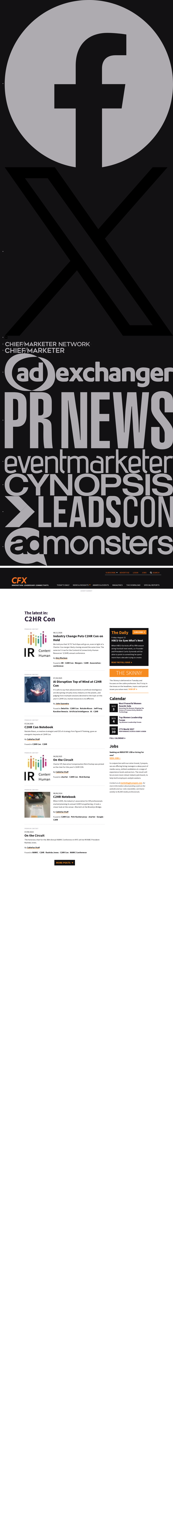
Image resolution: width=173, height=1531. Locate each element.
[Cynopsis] (89, 484)
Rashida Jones (52, 852)
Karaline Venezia (60, 711)
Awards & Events (101, 585)
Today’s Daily (63, 585)
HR (62, 663)
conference (58, 666)
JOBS (144, 572)
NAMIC (35, 852)
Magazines (117, 585)
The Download (133, 585)
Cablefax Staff (33, 739)
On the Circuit (63, 760)
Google (100, 817)
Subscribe (111, 572)
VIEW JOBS (114, 758)
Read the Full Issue (120, 662)
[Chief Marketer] (35, 350)
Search (156, 572)
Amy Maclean (61, 658)
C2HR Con (69, 663)
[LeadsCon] (89, 511)
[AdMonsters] (89, 546)
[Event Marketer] (89, 461)
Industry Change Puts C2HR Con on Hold (78, 638)
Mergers (78, 663)
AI (91, 711)
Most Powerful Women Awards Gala (130, 704)
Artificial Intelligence (79, 711)
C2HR (86, 663)
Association (95, 663)
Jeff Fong (98, 708)
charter (64, 777)
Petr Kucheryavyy (79, 817)
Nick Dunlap (84, 777)
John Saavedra (62, 703)
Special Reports (151, 585)
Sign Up (131, 689)
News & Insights (81, 585)
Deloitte (65, 708)
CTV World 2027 (126, 729)
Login (135, 572)
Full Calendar (117, 738)
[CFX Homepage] (20, 580)
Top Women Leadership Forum (130, 718)
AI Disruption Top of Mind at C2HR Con (77, 684)
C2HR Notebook (64, 797)
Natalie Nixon (86, 708)
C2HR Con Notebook (38, 727)
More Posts (63, 862)
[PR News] (89, 420)
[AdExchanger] (89, 372)
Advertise (124, 572)
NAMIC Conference (78, 852)
